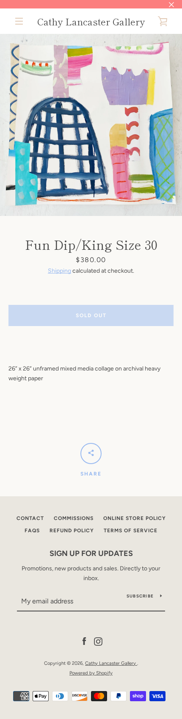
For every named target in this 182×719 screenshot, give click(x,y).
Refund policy (72, 531)
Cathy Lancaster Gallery (91, 21)
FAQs (32, 531)
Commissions (74, 518)
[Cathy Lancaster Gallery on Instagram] (98, 641)
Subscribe (140, 596)
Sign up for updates (91, 553)
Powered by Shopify (91, 673)
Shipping (59, 270)
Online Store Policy (134, 518)
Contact (30, 518)
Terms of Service (130, 531)
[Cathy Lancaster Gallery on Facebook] (84, 641)
